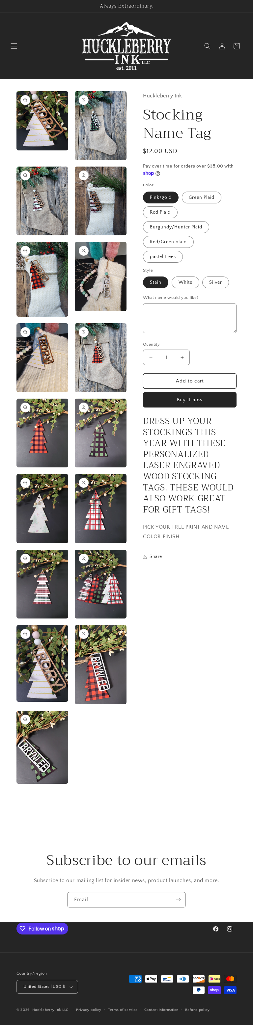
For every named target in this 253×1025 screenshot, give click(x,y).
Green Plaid (201, 197)
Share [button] (156, 556)
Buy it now (190, 400)
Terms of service (123, 1010)
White (185, 282)
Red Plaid (160, 212)
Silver (215, 282)
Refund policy (197, 1010)
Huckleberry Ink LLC (50, 1010)
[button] (14, 46)
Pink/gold (161, 197)
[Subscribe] (178, 899)
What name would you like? (171, 297)
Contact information (161, 1010)
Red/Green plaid (168, 242)
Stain (155, 282)
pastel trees (163, 256)
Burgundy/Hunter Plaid (176, 227)
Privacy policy (88, 1010)
